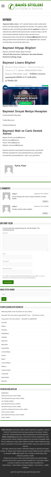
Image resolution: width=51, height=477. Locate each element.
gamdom (14, 472)
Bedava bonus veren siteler (13, 458)
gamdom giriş (21, 472)
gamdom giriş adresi (33, 472)
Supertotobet (6, 370)
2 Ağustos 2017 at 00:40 (41, 206)
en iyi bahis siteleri (7, 401)
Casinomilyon (6, 363)
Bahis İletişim (6, 465)
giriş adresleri (24, 437)
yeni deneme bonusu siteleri (10, 404)
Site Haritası (39, 465)
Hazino (3, 355)
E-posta (6, 261)
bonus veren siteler (7, 412)
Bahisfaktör (5, 377)
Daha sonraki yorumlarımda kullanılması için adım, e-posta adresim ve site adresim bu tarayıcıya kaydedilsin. (23, 277)
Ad (4, 254)
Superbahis (5, 348)
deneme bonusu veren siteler (11, 396)
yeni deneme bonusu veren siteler (12, 415)
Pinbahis (4, 330)
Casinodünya (5, 352)
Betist (3, 359)
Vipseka (4, 381)
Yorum (5, 233)
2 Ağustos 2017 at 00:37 (41, 194)
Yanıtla (45, 201)
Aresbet (4, 322)
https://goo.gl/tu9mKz (32, 155)
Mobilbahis (5, 333)
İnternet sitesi (7, 268)
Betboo (4, 366)
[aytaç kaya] (9, 169)
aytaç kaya (20, 165)
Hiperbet (4, 341)
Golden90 (4, 374)
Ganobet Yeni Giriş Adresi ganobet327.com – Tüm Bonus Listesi (22, 315)
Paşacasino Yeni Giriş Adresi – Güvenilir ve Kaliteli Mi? (19, 319)
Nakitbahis (5, 393)
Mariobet (4, 344)
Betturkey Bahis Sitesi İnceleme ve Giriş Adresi (16, 311)
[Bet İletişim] (25, 6)
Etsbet (3, 326)
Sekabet (4, 337)
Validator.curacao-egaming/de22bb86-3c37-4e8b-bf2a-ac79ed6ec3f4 (25, 77)
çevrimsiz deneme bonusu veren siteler (14, 409)
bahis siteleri (5, 417)
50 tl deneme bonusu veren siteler (12, 398)
